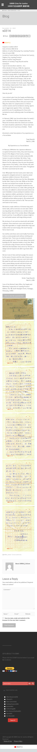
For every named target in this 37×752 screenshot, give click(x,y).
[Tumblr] (24, 36)
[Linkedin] (26, 36)
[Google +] (18, 36)
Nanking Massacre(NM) (12, 704)
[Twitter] (13, 36)
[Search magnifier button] (33, 683)
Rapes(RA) (9, 713)
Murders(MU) (9, 706)
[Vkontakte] (29, 36)
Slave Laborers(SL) (17, 554)
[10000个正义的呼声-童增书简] (18, 4)
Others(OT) (9, 699)
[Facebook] (16, 36)
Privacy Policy (18, 741)
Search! (12, 720)
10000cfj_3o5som (7, 554)
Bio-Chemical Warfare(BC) (13, 711)
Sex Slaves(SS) (10, 716)
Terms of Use (8, 741)
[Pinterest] (21, 36)
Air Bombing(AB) (10, 709)
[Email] (10, 36)
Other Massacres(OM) (12, 697)
